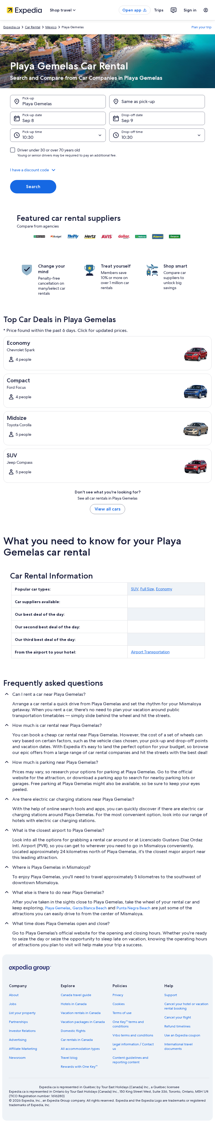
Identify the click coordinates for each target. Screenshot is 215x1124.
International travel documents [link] (178, 1046)
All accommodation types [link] (80, 1048)
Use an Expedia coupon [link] (182, 1035)
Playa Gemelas (37, 104)
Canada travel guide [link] (76, 995)
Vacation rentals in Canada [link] (81, 1013)
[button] (107, 170)
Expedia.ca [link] (11, 27)
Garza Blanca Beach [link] (90, 907)
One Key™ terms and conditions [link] (128, 1024)
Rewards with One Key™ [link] (79, 1066)
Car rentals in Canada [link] (77, 1040)
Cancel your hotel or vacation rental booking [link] (186, 1006)
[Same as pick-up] (157, 101)
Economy (164, 588)
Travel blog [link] (69, 1057)
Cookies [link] (119, 1004)
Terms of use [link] (122, 1013)
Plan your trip (201, 27)
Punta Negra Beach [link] (133, 907)
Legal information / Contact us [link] (133, 1046)
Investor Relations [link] (22, 1031)
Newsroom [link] (17, 1057)
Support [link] (170, 995)
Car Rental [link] (32, 27)
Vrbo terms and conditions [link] (133, 1035)
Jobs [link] (12, 1004)
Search (33, 186)
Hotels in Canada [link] (74, 1004)
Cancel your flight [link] (177, 1017)
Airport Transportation (150, 651)
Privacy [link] (118, 995)
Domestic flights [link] (73, 1031)
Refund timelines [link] (177, 1026)
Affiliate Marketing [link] (23, 1048)
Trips (158, 10)
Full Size (147, 588)
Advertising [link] (17, 1040)
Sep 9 (127, 120)
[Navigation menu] (206, 10)
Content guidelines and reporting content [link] (130, 1059)
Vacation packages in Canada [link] (83, 1022)
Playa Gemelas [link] (57, 907)
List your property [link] (22, 1013)
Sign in (190, 10)
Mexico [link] (51, 27)
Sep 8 (28, 120)
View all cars (107, 509)
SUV (134, 588)
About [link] (13, 995)
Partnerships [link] (18, 1022)
